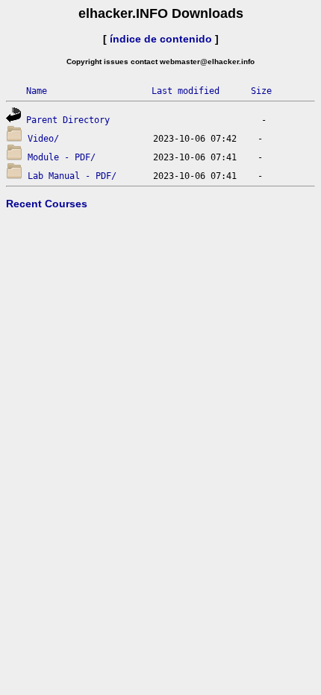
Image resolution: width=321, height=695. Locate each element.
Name (36, 91)
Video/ (43, 138)
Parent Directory (68, 120)
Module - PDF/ (62, 157)
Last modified (185, 91)
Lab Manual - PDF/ (72, 176)
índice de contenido (161, 39)
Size (261, 91)
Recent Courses (46, 204)
